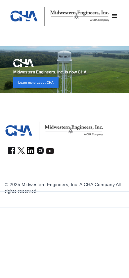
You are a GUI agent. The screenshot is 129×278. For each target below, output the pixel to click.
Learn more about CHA (36, 82)
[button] (114, 16)
